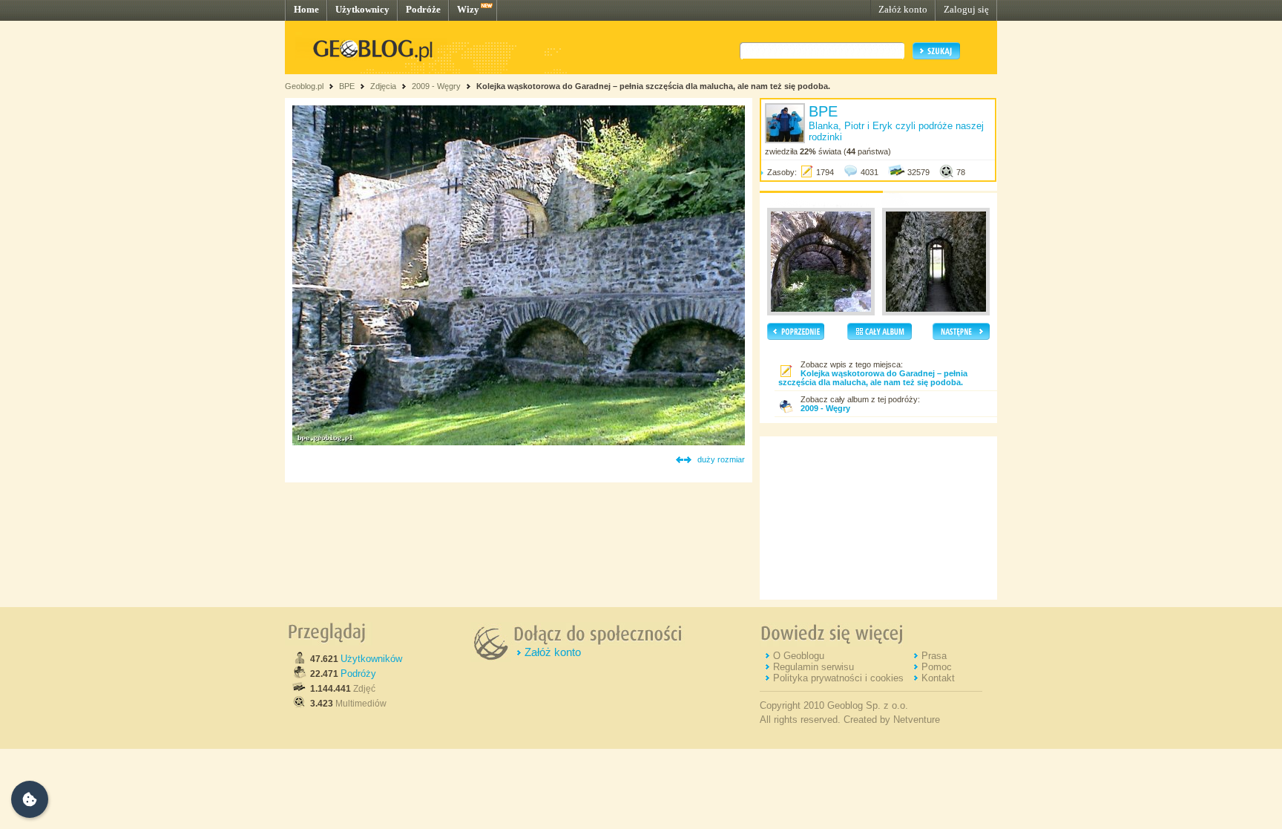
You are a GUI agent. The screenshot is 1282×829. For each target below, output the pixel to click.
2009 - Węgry (436, 86)
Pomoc (936, 666)
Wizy (468, 9)
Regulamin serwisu (813, 666)
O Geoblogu (798, 655)
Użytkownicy (362, 9)
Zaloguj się (966, 9)
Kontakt (938, 678)
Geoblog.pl (304, 86)
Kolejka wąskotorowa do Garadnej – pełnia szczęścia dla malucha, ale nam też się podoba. (653, 86)
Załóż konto (902, 9)
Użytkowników (371, 658)
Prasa (934, 655)
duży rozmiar (721, 459)
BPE (347, 86)
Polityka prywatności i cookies (838, 678)
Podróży (358, 673)
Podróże (423, 9)
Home (306, 9)
